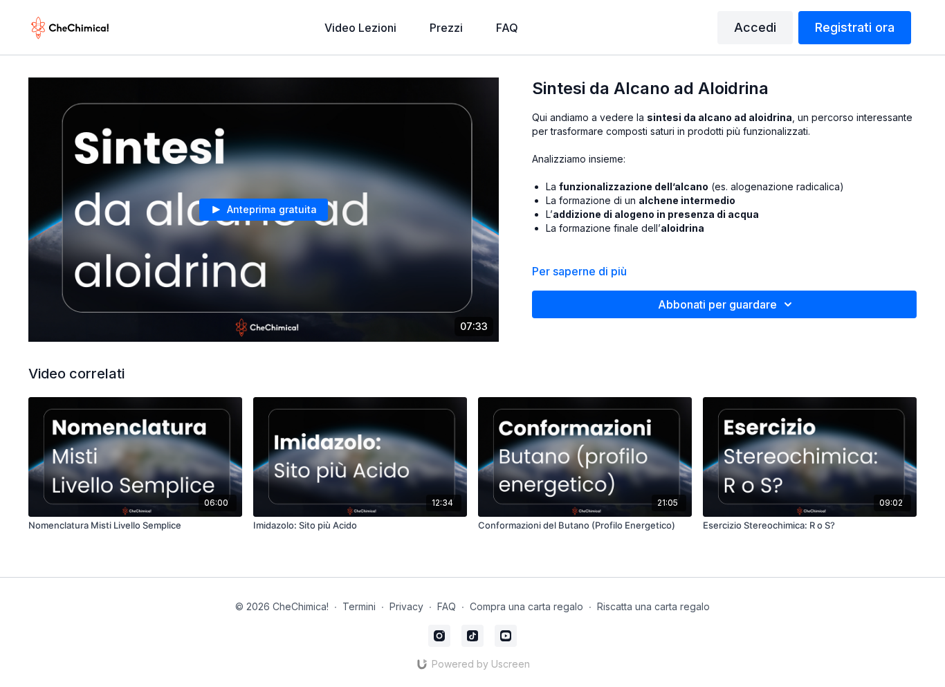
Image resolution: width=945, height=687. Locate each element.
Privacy (406, 606)
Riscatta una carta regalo (653, 606)
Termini (359, 606)
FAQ (446, 606)
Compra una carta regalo (526, 606)
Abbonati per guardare (717, 304)
